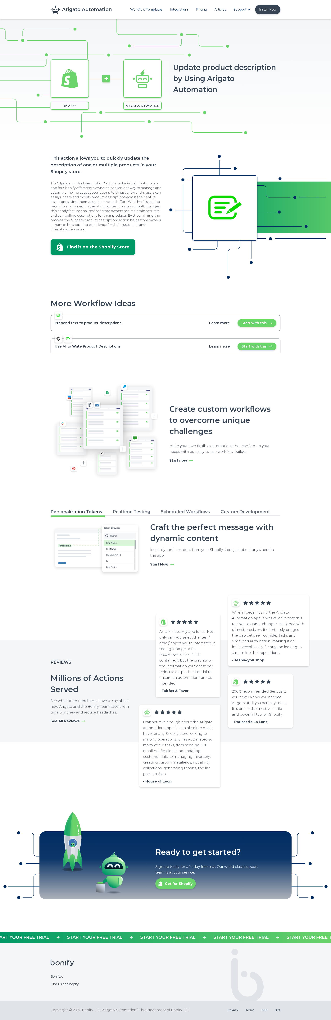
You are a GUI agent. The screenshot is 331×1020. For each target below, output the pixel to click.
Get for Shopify (179, 884)
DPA (277, 1010)
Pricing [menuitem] (201, 9)
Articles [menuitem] (220, 9)
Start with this (259, 324)
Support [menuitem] (240, 9)
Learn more (219, 323)
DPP (264, 1010)
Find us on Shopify (65, 984)
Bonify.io (57, 976)
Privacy (233, 1010)
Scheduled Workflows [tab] (185, 511)
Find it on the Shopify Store (98, 247)
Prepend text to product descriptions (88, 323)
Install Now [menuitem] (267, 9)
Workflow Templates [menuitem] (146, 9)
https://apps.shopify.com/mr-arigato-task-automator (165, 937)
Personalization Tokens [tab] (76, 511)
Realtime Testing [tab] (131, 511)
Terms (249, 1010)
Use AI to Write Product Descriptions (88, 346)
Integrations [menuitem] (179, 9)
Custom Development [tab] (245, 511)
